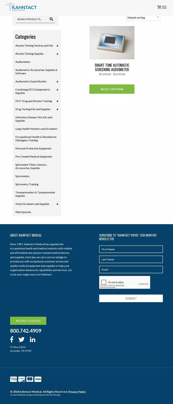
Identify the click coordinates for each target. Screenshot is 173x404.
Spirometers (22, 176)
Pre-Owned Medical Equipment (33, 156)
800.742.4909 (25, 331)
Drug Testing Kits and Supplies (36, 109)
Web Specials (23, 212)
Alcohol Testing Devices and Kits (36, 46)
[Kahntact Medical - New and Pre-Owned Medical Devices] (21, 7)
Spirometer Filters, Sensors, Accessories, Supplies (31, 166)
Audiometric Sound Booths (36, 82)
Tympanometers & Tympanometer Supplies (35, 194)
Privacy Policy (77, 391)
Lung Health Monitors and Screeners (36, 128)
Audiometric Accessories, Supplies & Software (36, 71)
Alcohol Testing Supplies (36, 54)
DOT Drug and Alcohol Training (36, 101)
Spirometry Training (27, 184)
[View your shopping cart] (159, 7)
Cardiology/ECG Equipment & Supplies (36, 91)
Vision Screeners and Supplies (36, 204)
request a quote (28, 320)
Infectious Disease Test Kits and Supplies (33, 119)
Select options (112, 89)
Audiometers (22, 61)
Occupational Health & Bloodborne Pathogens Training (35, 138)
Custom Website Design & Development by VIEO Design (35, 395)
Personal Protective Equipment (33, 148)
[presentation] (125, 282)
